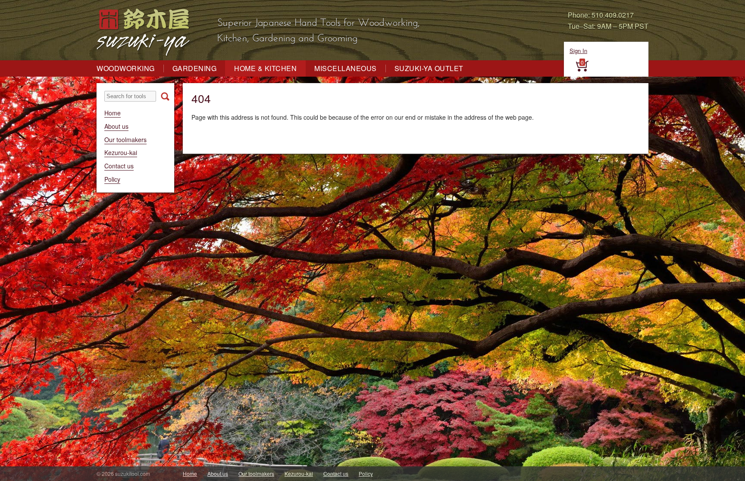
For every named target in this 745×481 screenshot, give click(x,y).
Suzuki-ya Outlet (428, 68)
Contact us (119, 165)
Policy (112, 179)
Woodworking (126, 68)
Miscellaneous (345, 68)
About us (116, 126)
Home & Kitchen (265, 68)
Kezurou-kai (120, 152)
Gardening (194, 68)
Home (112, 113)
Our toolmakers (125, 139)
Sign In (578, 51)
